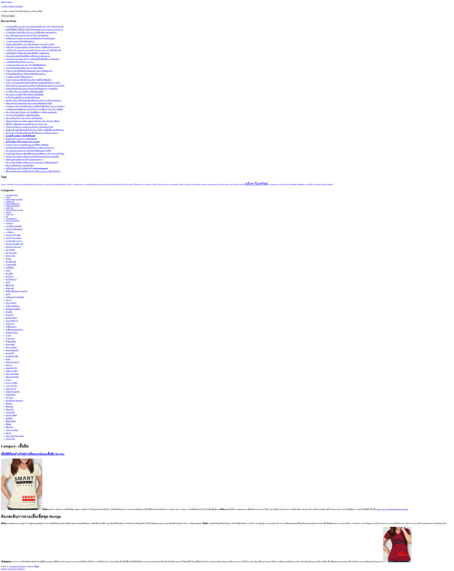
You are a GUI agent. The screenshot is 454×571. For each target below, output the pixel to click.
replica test (10, 214)
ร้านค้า (8, 336)
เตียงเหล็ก (10, 409)
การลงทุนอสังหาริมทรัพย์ (90, 184)
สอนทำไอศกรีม (12, 350)
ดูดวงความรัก (11, 253)
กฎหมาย (9, 223)
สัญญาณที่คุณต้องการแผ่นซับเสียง (20, 165)
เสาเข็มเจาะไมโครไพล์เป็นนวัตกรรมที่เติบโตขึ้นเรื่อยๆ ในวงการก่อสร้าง (35, 106)
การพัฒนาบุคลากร (78, 184)
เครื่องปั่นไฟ (10, 395)
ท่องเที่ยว (9, 273)
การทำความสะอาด (38, 184)
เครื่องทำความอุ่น (285, 184)
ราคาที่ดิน (236, 184)
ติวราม (143, 184)
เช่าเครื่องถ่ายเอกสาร (14, 401)
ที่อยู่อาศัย (10, 288)
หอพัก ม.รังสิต (11, 371)
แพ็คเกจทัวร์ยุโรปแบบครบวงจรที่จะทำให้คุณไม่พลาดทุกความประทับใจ (35, 86)
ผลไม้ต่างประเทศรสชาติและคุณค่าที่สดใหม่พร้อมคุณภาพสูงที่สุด (32, 157)
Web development (12, 221)
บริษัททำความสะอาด (163, 184)
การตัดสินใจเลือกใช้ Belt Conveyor (20, 62)
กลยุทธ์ (16, 184)
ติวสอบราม (148, 184)
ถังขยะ (8, 259)
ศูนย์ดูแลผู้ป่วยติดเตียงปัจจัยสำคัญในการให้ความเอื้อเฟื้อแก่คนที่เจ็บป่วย (35, 130)
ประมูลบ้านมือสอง (197, 184)
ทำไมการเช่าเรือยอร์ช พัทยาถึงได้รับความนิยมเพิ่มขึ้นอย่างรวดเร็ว (33, 83)
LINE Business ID (13, 204)
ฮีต (269, 184)
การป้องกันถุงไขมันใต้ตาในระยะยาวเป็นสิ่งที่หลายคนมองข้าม (31, 32)
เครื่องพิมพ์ (293, 184)
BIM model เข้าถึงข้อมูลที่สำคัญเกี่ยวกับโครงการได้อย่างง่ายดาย (32, 133)
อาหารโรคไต (11, 386)
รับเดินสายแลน (12, 333)
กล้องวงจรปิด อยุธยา (14, 229)
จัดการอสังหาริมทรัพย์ (115, 184)
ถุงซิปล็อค (10, 268)
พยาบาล (216, 184)
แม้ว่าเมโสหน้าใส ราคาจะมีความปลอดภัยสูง (24, 118)
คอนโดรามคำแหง (13, 247)
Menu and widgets (8, 16)
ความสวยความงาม (14, 241)
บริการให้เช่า (11, 303)
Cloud (8, 197)
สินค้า (8, 359)
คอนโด (107, 184)
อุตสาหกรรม (11, 389)
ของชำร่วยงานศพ (13, 235)
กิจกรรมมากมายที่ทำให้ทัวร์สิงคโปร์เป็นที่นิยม (25, 95)
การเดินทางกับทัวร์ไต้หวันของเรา (19, 77)
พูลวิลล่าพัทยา (11, 318)
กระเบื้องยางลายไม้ (14, 226)
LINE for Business (13, 206)
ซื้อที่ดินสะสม (136, 184)
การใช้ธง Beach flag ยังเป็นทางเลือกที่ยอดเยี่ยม (25, 92)
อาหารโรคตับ (11, 383)
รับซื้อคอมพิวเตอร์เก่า (14, 330)
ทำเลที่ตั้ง (154, 184)
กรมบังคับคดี (10, 184)
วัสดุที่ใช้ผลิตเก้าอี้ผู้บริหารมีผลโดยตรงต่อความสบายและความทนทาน (34, 29)
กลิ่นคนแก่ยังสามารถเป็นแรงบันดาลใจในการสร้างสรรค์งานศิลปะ (33, 121)
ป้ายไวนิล (9, 315)
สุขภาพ (9, 365)
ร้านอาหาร (10, 339)
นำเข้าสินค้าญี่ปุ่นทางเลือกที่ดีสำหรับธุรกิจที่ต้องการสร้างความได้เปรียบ (35, 154)
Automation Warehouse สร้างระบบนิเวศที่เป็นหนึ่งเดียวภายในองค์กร (33, 59)
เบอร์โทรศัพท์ (11, 415)
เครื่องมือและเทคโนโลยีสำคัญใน (27, 168)
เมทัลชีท (9, 418)
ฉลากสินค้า (10, 250)
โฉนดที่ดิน (330, 184)
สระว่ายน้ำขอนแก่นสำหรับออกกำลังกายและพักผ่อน (27, 35)
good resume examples (14, 199)
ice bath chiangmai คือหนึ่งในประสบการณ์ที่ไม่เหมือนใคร (29, 80)
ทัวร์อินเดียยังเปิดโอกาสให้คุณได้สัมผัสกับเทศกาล (26, 74)
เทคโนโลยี (10, 412)
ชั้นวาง (123, 184)
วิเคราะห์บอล (11, 347)
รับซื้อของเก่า (11, 327)
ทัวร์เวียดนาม (11, 279)
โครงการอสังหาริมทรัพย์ (320, 184)
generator (3, 184)
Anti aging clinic (12, 195)
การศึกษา (10, 232)
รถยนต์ (231, 184)
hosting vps (10, 202)
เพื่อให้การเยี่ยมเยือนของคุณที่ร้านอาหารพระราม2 (26, 124)
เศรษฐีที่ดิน (310, 184)
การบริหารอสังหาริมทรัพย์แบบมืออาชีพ (54, 184)
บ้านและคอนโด (173, 184)
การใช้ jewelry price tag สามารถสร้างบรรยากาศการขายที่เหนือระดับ (33, 50)
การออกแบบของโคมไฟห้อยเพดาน (20, 41)
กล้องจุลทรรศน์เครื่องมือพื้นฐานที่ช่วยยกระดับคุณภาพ (28, 56)
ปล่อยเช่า (204, 184)
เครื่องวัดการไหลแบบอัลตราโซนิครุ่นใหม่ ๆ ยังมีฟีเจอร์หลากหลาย (33, 47)
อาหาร (8, 380)
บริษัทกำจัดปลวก (13, 306)
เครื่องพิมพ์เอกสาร (301, 184)
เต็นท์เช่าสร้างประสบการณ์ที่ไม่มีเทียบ (21, 139)
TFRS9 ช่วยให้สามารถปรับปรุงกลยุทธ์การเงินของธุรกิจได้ (29, 127)
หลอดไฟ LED (11, 368)
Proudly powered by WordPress (13, 569)
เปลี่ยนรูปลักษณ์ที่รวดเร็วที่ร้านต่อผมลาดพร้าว (24, 160)
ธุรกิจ (8, 294)
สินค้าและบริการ (13, 362)
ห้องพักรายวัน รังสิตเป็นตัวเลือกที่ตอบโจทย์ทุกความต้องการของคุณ (33, 100)
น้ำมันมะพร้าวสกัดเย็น (15, 297)
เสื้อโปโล (9, 427)
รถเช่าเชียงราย (12, 321)
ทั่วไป (8, 282)
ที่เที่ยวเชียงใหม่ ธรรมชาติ (16, 291)
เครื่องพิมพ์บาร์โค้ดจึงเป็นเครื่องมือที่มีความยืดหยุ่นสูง (28, 53)
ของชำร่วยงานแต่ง (13, 238)
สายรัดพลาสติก (12, 356)
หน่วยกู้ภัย (241, 184)
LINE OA (9, 208)
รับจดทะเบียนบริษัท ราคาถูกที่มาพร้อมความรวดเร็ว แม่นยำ (30, 44)
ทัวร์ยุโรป (9, 276)
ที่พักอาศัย (10, 285)
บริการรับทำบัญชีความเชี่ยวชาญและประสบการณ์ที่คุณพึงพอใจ (32, 162)
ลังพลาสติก (10, 344)
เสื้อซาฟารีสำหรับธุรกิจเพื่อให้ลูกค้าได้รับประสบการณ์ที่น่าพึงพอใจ (33, 171)
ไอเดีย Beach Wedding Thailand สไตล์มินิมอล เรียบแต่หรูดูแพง (30, 38)
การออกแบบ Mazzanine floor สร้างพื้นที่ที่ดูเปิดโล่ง (26, 65)
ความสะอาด (101, 184)
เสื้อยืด (8, 424)
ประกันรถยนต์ (187, 184)
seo (7, 216)
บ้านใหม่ (181, 184)
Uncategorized (11, 219)
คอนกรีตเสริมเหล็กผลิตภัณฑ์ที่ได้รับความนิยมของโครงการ (30, 148)
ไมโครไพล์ (10, 439)
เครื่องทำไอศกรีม (13, 392)
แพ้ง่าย (8, 433)
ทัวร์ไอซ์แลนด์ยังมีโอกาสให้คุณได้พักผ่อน (23, 97)
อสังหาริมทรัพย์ (256, 183)
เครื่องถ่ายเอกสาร (275, 184)
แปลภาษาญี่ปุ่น (12, 430)
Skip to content (6, 2)
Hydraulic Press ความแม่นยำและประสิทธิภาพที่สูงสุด (27, 145)
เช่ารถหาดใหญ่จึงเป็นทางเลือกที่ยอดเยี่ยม (23, 115)
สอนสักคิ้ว (10, 353)
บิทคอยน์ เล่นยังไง (13, 309)
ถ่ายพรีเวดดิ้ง (11, 265)
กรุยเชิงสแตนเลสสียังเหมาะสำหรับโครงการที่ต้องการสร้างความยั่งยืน (34, 109)
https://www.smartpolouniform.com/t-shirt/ (392, 509)
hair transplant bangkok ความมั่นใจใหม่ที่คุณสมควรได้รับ (28, 151)
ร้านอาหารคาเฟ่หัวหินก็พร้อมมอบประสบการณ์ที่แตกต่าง (29, 71)
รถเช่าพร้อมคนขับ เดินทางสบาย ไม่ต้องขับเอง (24, 68)
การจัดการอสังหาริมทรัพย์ (12, 6)
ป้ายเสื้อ (9, 312)
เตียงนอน (9, 406)
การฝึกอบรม (69, 184)
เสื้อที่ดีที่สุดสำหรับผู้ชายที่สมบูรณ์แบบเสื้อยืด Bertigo (32, 453)
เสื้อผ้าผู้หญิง (11, 421)
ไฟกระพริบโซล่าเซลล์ (15, 436)
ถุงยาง (8, 271)
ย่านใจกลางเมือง (224, 184)
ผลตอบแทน (211, 184)
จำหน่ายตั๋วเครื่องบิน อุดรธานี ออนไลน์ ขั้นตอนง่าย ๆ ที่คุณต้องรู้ (32, 89)
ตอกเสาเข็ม (10, 256)
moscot (8, 212)
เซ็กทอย (9, 404)
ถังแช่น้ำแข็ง (11, 262)
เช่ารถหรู (9, 398)
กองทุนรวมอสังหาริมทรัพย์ (25, 184)
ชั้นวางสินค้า (129, 184)
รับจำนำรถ (10, 324)
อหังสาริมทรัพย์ (12, 377)
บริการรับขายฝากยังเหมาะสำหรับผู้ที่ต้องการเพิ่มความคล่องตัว (31, 112)
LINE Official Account (14, 210)
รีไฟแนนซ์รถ (11, 341)
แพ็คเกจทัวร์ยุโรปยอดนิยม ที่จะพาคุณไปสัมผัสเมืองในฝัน (29, 103)
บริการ (8, 300)
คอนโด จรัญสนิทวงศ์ (14, 244)
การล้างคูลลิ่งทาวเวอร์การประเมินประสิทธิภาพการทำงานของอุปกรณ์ (34, 27)
